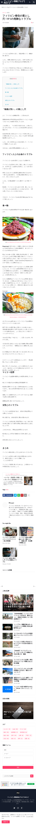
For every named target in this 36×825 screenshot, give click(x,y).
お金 (15, 729)
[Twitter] (15, 495)
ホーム (4, 12)
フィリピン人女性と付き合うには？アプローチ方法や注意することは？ (23, 643)
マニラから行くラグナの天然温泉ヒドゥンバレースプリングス (23, 634)
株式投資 (23, 732)
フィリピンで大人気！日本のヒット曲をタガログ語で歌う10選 (17, 605)
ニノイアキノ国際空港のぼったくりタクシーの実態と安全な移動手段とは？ (23, 626)
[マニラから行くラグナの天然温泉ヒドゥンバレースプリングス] (8, 636)
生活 (6, 738)
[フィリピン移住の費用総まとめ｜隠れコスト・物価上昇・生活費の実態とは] (26, 531)
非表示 (14, 78)
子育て (28, 735)
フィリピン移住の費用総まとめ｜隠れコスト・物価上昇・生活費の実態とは (25, 540)
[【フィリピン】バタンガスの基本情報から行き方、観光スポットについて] (8, 671)
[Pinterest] (22, 495)
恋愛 (27, 738)
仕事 (21, 735)
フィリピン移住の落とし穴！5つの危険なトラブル (10, 560)
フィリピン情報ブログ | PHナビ (14, 2)
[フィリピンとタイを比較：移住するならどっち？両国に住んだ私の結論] (8, 662)
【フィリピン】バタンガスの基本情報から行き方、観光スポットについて (23, 670)
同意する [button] (5, 822)
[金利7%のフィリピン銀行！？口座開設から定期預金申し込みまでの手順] (8, 680)
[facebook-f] (21, 808)
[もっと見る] (28, 495)
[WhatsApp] (18, 495)
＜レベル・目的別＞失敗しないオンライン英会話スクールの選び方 (13, 479)
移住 (8, 12)
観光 (6, 735)
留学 (20, 738)
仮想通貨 (14, 732)
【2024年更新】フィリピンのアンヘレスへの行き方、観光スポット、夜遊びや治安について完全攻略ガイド (23, 616)
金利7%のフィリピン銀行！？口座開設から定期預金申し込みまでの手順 (23, 679)
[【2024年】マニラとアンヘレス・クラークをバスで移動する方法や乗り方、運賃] (8, 653)
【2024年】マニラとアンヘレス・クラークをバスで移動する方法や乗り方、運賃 (23, 652)
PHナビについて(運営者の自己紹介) (17, 713)
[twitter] (14, 808)
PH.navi (11, 503)
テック (23, 729)
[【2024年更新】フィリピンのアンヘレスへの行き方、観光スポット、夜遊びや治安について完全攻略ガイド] (8, 616)
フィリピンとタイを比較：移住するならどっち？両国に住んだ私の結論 (23, 661)
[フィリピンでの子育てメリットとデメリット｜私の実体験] (10, 531)
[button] (2, 2)
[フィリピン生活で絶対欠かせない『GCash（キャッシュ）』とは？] (8, 689)
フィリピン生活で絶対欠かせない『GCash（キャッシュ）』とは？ (23, 688)
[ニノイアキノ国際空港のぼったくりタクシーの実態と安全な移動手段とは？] (8, 627)
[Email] (25, 495)
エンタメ (7, 729)
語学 (13, 735)
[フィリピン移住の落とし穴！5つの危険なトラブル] (10, 552)
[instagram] (18, 808)
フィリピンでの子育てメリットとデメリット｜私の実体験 (9, 539)
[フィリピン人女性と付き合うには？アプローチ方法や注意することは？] (8, 644)
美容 (13, 738)
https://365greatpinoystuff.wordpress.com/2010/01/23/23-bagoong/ (19, 242)
